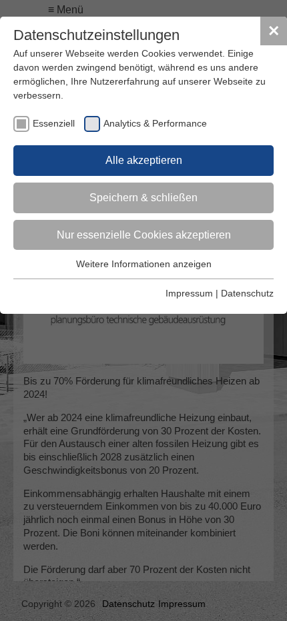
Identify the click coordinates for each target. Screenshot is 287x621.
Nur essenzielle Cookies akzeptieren (144, 235)
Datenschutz (247, 293)
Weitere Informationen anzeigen (144, 264)
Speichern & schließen (143, 197)
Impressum (189, 293)
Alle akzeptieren (143, 160)
